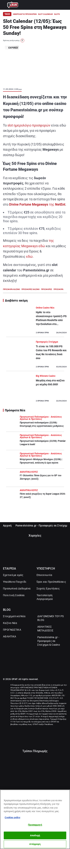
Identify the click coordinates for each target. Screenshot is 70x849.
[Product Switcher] (5, 5)
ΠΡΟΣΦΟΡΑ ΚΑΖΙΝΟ (11, 289)
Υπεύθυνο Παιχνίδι (14, 581)
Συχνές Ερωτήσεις (48, 588)
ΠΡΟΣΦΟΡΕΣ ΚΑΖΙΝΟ (30, 289)
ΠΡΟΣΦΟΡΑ (58, 289)
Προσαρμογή (35, 824)
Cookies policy (12, 817)
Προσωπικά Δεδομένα (17, 588)
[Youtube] (39, 669)
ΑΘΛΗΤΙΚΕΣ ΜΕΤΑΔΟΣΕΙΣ (45, 628)
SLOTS (57, 14)
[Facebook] (31, 669)
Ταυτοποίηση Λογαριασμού (45, 597)
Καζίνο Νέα (10, 622)
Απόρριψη (35, 844)
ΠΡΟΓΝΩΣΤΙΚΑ (12, 629)
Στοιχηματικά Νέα (14, 616)
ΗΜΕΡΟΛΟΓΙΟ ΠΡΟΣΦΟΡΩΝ (25, 14)
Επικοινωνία (44, 574)
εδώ (29, 256)
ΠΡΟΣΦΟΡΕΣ (46, 289)
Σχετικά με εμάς (13, 574)
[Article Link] (35, 321)
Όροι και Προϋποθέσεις (51, 581)
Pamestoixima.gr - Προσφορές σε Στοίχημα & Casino (48, 641)
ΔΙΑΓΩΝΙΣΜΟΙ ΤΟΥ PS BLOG (50, 618)
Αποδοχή (35, 835)
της (37, 204)
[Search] (65, 5)
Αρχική (7, 525)
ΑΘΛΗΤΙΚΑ (9, 636)
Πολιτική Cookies (13, 595)
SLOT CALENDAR (45, 14)
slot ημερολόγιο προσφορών (28, 125)
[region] (35, 819)
